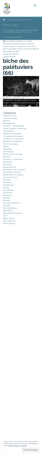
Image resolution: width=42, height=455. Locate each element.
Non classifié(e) (9, 221)
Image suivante (9, 57)
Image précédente (10, 54)
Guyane (6, 188)
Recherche (7, 164)
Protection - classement (13, 159)
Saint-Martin (8, 211)
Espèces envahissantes (12, 141)
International (8, 190)
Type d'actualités (10, 118)
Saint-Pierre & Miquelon (12, 213)
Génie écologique (10, 144)
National (6, 200)
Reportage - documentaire (14, 170)
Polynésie (7, 205)
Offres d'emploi (9, 223)
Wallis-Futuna (8, 218)
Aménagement (9, 123)
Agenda (6, 121)
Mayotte (6, 198)
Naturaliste (7, 149)
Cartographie (8, 131)
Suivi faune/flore (10, 177)
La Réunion (7, 193)
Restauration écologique (13, 175)
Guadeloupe (8, 185)
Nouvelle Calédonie (11, 203)
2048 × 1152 (19, 98)
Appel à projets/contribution (15, 128)
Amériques (7, 182)
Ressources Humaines (12, 172)
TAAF (5, 216)
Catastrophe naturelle (12, 134)
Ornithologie (8, 152)
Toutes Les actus (10, 116)
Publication (7, 162)
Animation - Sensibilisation (13, 126)
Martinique (7, 195)
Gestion (6, 146)
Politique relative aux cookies (17, 445)
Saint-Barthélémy (10, 208)
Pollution (6, 157)
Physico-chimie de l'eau (12, 154)
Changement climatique (13, 136)
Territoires (7, 180)
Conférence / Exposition (13, 139)
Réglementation (9, 167)
